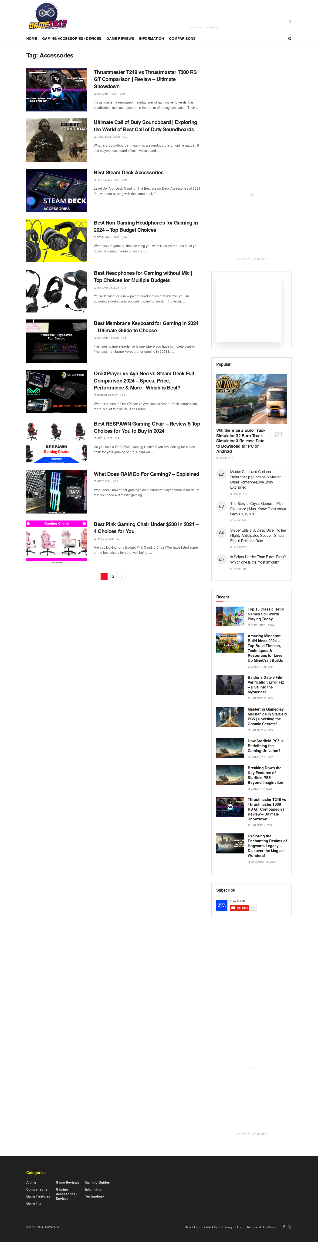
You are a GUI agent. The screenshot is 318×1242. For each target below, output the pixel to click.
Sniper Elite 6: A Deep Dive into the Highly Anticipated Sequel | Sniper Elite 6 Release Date (258, 535)
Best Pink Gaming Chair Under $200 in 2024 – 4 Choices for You (146, 527)
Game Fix (33, 1203)
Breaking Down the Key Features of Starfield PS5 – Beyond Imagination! (266, 775)
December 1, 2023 (108, 136)
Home (31, 38)
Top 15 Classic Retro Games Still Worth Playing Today (266, 613)
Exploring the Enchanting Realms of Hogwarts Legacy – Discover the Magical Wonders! (267, 845)
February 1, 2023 (107, 237)
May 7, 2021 (103, 481)
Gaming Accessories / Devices (71, 38)
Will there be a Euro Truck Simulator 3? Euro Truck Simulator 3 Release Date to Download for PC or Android (241, 440)
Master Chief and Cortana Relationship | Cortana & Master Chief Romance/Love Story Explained (255, 479)
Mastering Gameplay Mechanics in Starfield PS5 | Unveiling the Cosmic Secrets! (267, 716)
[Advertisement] (204, 12)
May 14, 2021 (104, 438)
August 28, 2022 (107, 395)
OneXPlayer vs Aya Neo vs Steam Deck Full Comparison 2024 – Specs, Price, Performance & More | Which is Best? (144, 380)
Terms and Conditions (261, 1227)
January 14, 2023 (107, 337)
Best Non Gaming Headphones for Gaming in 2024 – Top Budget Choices (146, 226)
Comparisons (182, 38)
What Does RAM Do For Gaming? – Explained (146, 473)
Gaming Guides (97, 1182)
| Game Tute (51, 1227)
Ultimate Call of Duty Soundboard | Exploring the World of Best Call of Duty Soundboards (145, 125)
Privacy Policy (232, 1227)
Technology (94, 1196)
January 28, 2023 (107, 287)
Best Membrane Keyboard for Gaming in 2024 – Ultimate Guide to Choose (146, 326)
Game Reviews (120, 38)
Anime (31, 1182)
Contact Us (210, 1227)
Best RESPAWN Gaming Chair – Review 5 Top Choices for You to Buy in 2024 (147, 427)
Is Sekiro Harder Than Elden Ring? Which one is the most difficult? (258, 559)
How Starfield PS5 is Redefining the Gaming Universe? (266, 745)
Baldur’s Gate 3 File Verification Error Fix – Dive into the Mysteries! (266, 685)
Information (151, 38)
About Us (191, 1227)
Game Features (38, 1196)
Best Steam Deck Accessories (128, 172)
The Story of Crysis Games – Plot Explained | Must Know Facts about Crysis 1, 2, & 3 (258, 509)
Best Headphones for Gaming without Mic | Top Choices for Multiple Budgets (143, 276)
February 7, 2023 (107, 179)
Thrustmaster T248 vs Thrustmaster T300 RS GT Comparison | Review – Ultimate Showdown (145, 79)
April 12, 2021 (105, 538)
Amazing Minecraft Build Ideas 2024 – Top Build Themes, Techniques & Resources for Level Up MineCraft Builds (265, 648)
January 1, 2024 (107, 93)
